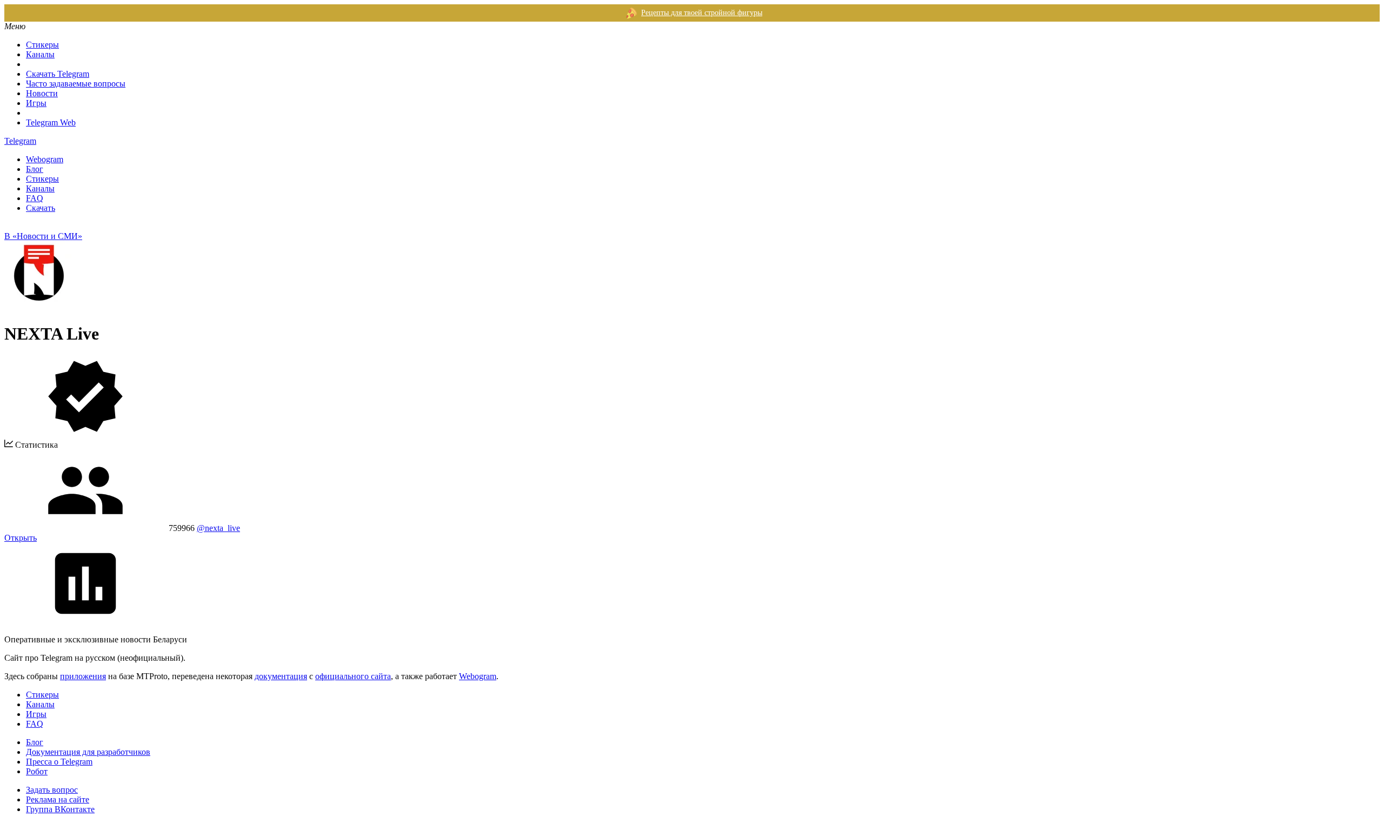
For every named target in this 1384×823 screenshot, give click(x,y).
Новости (42, 93)
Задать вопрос (52, 789)
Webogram (44, 159)
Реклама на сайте (57, 799)
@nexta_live (218, 528)
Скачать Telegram (57, 73)
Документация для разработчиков (88, 751)
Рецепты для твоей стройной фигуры (701, 13)
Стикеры (42, 44)
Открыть (20, 537)
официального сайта (353, 676)
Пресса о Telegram (59, 761)
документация (281, 676)
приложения (83, 676)
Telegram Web (51, 122)
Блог (34, 169)
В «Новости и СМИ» (43, 236)
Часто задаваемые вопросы (75, 83)
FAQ (34, 198)
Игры (36, 103)
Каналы (40, 54)
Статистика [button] (35, 444)
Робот (37, 771)
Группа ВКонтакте (60, 809)
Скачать (40, 208)
